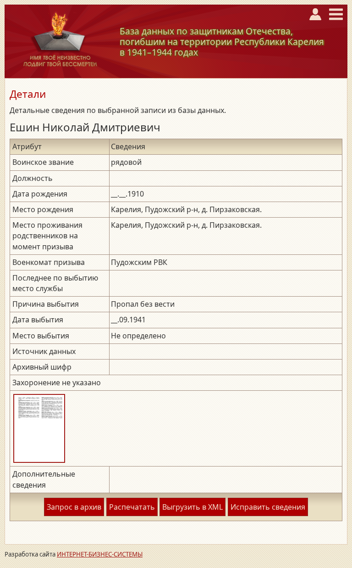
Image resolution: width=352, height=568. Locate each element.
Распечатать (132, 507)
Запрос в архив (74, 507)
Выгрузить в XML (192, 507)
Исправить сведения (268, 507)
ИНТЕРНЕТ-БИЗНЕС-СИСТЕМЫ (100, 554)
